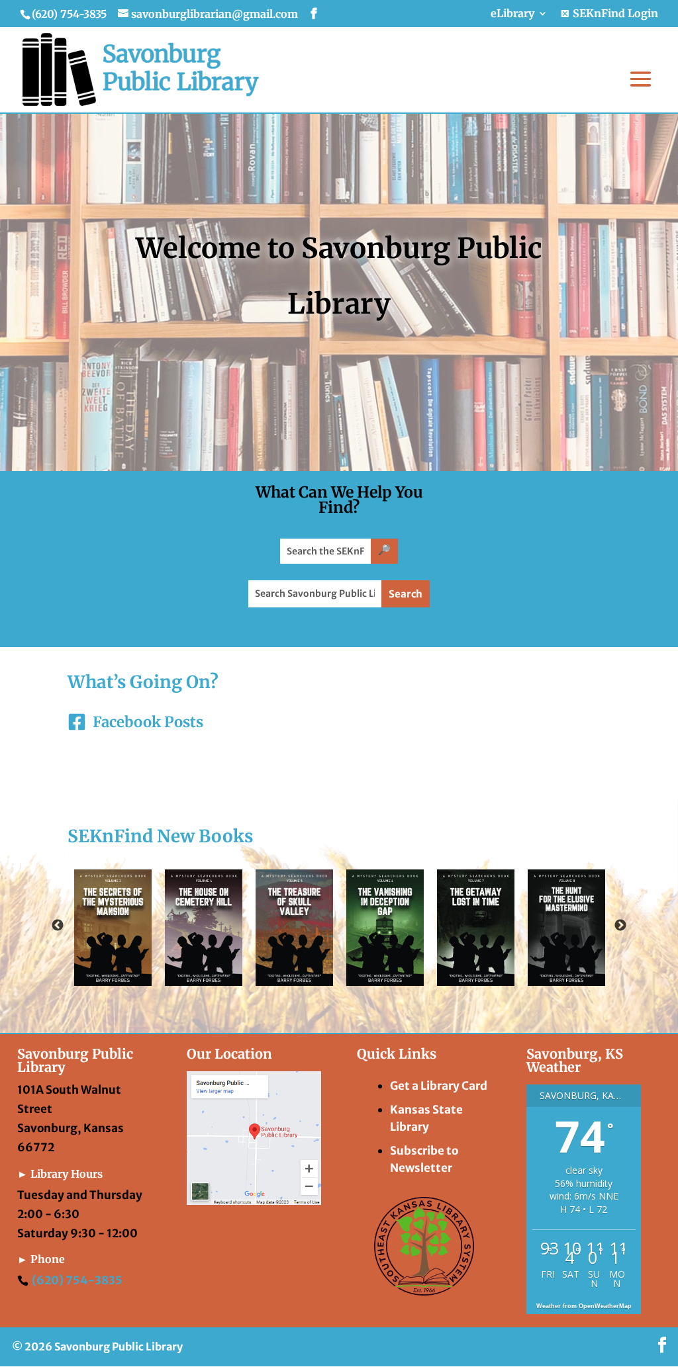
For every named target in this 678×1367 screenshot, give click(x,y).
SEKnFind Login (614, 14)
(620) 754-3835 (77, 1280)
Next (620, 925)
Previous (57, 925)
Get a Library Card (438, 1086)
